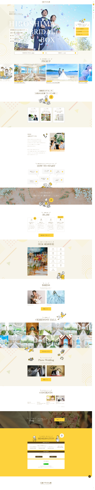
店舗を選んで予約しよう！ (45, 235)
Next (90, 70)
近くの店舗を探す (81, 28)
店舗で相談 (80, 31)
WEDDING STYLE (28, 53)
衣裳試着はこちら (53, 456)
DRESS (62, 53)
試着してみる (80, 34)
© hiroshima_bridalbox (93, 16)
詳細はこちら (45, 308)
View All (63, 406)
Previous (1, 70)
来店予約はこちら (39, 456)
